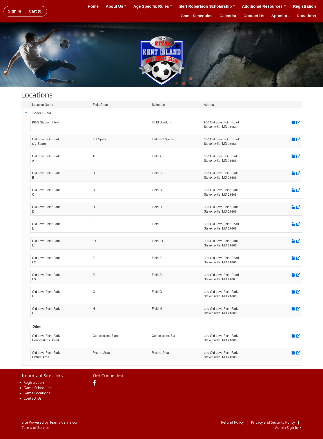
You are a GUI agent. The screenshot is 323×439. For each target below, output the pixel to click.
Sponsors (280, 16)
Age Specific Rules (151, 6)
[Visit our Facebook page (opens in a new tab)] (95, 383)
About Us (114, 6)
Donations (306, 16)
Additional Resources (262, 6)
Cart (36, 11)
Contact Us (253, 16)
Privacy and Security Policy (273, 422)
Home (93, 6)
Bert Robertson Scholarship (205, 6)
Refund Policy (232, 422)
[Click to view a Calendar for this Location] (293, 122)
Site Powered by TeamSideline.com (51, 422)
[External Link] (298, 122)
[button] (25, 112)
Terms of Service (35, 427)
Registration (304, 6)
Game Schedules (196, 16)
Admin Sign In (287, 427)
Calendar (228, 16)
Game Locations (37, 393)
